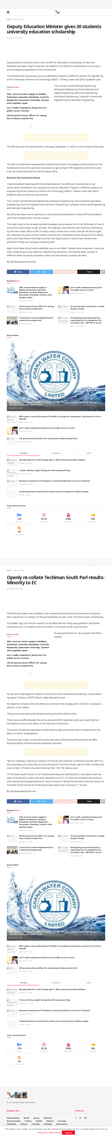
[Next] (31, 126)
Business (48, 1118)
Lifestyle (36, 1124)
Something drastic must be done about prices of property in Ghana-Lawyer (54, 491)
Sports (36, 1118)
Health (39, 1121)
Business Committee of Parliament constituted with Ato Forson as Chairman (54, 481)
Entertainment (14, 1121)
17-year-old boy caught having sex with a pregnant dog (44, 470)
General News (19, 19)
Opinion (50, 1121)
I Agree (68, 1132)
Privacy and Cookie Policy (48, 1132)
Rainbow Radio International (24, 1102)
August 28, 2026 (78, 312)
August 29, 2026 (26, 301)
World (26, 1118)
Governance (61, 1124)
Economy (62, 1121)
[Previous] (26, 126)
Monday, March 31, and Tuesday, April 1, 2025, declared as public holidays (52, 460)
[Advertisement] (56, 4)
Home (9, 19)
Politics (28, 1121)
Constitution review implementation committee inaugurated (36, 319)
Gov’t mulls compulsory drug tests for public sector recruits (86, 288)
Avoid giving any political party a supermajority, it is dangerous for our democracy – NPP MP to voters (86, 320)
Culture (23, 1124)
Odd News (11, 1124)
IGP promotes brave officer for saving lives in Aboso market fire (36, 307)
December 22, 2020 (14, 38)
